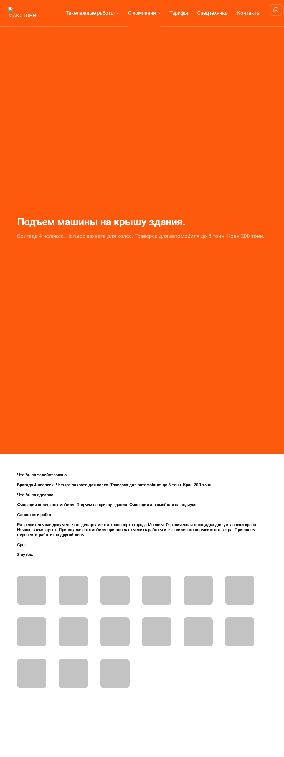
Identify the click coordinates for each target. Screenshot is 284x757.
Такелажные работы (90, 13)
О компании (142, 13)
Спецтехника (212, 13)
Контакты (248, 13)
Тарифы (178, 13)
